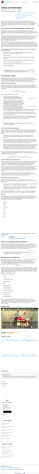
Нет (4, 409)
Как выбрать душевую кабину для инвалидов (10, 355)
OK (24, 473)
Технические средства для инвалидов (17, 238)
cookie (22, 473)
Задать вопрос (5, 383)
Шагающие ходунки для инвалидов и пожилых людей (29, 341)
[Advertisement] (13, 225)
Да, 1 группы (5, 404)
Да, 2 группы (5, 405)
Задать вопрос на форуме (5, 438)
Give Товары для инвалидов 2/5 (16, 332)
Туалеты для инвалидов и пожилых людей (10, 340)
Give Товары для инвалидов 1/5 (15, 332)
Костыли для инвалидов (32, 106)
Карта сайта (3, 467)
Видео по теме (18, 18)
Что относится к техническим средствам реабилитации (27, 12)
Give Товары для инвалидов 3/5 (17, 332)
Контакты (6, 467)
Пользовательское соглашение (13, 467)
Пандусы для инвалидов (6, 449)
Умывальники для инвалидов (7, 454)
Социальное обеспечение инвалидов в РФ (29, 355)
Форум (4, 385)
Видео (4, 381)
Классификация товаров (20, 14)
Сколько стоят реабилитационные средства (23, 15)
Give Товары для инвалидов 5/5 (18, 332)
